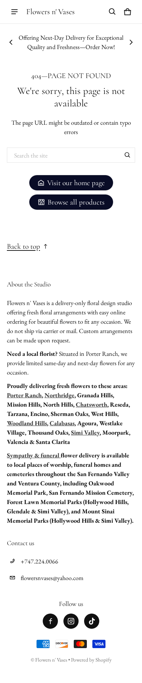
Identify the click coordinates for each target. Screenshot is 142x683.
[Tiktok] (91, 621)
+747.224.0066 (39, 561)
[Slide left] (11, 42)
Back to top (23, 246)
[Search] (127, 155)
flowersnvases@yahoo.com (52, 578)
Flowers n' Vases (51, 659)
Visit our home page (76, 182)
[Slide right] (131, 42)
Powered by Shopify (91, 659)
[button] (112, 11)
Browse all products (76, 202)
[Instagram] (71, 621)
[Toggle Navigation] (14, 11)
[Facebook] (50, 621)
